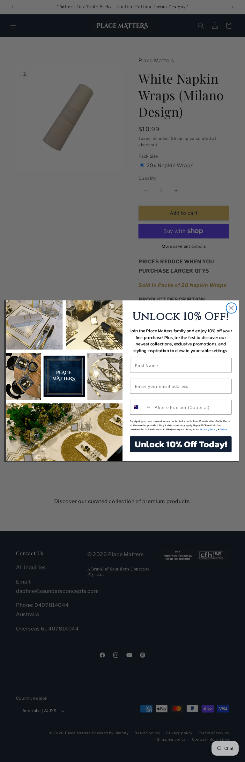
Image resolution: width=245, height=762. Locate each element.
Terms (223, 430)
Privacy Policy (208, 430)
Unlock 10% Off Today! (181, 444)
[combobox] (141, 407)
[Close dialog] (231, 308)
